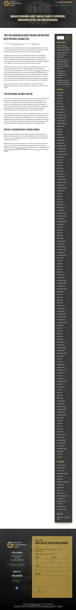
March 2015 (60, 398)
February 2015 (61, 401)
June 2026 (60, 98)
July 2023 (59, 194)
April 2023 (60, 202)
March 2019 (60, 339)
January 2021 (60, 278)
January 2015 (60, 404)
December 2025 (61, 115)
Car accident (60, 471)
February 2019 (61, 342)
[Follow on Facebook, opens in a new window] (17, 588)
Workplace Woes (62, 509)
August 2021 (60, 258)
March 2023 (60, 205)
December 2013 (61, 440)
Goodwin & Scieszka (63, 482)
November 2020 (61, 283)
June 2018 (59, 362)
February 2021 (61, 275)
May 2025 (59, 135)
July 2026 (59, 95)
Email (37, 566)
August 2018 (60, 356)
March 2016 (60, 384)
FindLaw (59, 606)
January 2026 (60, 112)
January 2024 (60, 177)
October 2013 (60, 446)
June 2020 (60, 297)
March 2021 (60, 272)
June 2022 (60, 230)
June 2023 (60, 196)
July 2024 (59, 160)
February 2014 (61, 435)
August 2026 (60, 93)
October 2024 (61, 152)
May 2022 (59, 233)
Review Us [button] (17, 581)
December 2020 (61, 281)
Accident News (61, 465)
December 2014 (61, 407)
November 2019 (61, 317)
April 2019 (60, 337)
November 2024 (61, 149)
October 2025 (61, 121)
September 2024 (62, 154)
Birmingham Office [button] (16, 565)
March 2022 (60, 238)
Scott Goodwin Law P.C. (17, 44)
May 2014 (59, 426)
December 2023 (61, 180)
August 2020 (60, 292)
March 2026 (60, 107)
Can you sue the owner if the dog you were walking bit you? (63, 48)
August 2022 (60, 224)
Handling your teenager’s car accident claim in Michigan (62, 74)
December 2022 (61, 213)
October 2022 (61, 219)
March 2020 (60, 306)
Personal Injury (61, 507)
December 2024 (61, 146)
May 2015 (59, 393)
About (44, 5)
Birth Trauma (35, 44)
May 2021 (59, 267)
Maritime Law (61, 493)
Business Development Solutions (45, 606)
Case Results (63, 5)
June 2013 (59, 457)
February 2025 (61, 140)
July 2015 (59, 390)
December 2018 (61, 348)
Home (40, 5)
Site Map (23, 606)
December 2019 (61, 314)
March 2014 (60, 432)
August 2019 (60, 325)
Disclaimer (17, 606)
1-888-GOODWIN (65, 2)
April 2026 (60, 104)
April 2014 (60, 429)
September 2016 (61, 381)
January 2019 (60, 345)
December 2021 (61, 247)
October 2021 (60, 252)
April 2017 (60, 376)
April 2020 (60, 303)
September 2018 (61, 353)
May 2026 (59, 101)
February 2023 (61, 208)
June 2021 (59, 264)
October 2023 (61, 185)
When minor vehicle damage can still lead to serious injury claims (63, 82)
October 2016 (60, 379)
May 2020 (59, 300)
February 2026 (61, 110)
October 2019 (60, 320)
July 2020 (59, 295)
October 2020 (61, 286)
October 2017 (61, 373)
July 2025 (59, 129)
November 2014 (61, 409)
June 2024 (60, 163)
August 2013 (60, 452)
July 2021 (59, 261)
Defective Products (62, 474)
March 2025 (60, 138)
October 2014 (61, 412)
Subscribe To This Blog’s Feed (63, 518)
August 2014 (60, 418)
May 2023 (59, 199)
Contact (71, 5)
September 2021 (61, 255)
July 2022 (59, 227)
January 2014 (60, 438)
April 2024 (60, 168)
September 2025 (61, 124)
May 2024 (59, 166)
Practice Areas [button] (50, 5)
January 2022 (60, 244)
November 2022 (61, 216)
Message (38, 574)
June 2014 (60, 424)
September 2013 (61, 449)
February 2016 (61, 387)
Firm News (60, 479)
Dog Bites (59, 476)
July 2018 (59, 359)
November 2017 (61, 370)
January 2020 (60, 311)
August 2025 (60, 126)
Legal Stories (60, 488)
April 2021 (60, 269)
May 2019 (59, 334)
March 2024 (60, 171)
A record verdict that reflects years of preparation (63, 55)
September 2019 (61, 323)
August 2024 (60, 157)
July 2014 (59, 421)
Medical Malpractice (63, 496)
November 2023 (61, 182)
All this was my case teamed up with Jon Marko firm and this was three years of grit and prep (63, 64)
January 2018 (60, 367)
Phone (54, 557)
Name (37, 557)
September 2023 (61, 188)
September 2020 (62, 289)
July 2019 (59, 328)
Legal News (60, 485)
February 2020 (61, 309)
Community (57, 5)
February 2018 (61, 365)
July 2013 (59, 454)
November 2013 (61, 443)
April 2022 (60, 236)
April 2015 (60, 395)
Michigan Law (61, 499)
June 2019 (59, 331)
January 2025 (60, 143)
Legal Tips (60, 490)
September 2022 (61, 222)
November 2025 (61, 118)
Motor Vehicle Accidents (61, 503)
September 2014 (61, 415)
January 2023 (60, 210)
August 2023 (60, 191)
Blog (67, 5)
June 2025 (60, 132)
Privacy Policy (31, 606)
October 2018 (60, 351)
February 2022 (61, 241)
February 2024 (61, 174)
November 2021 (61, 250)
